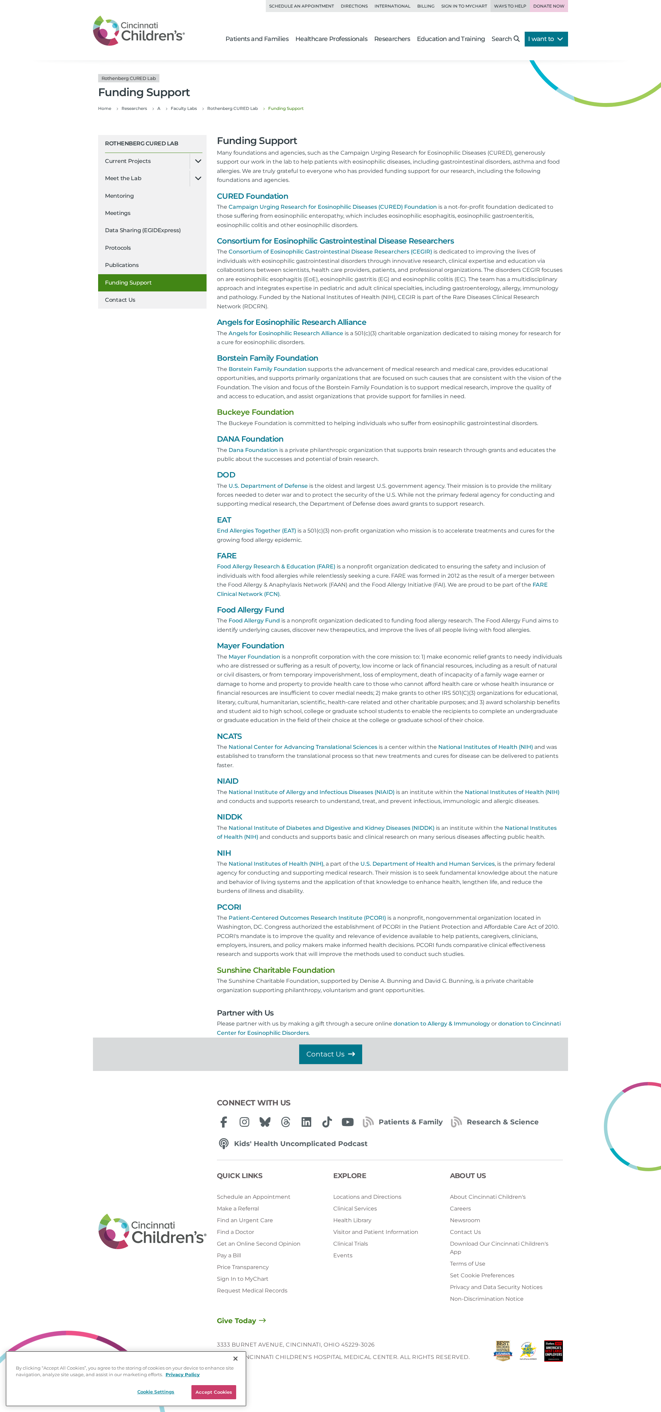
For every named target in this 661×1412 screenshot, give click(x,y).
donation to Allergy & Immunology (442, 1023)
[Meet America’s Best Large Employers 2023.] (553, 1352)
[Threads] (286, 1122)
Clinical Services (355, 1208)
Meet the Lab (123, 178)
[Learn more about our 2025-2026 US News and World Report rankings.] (503, 1352)
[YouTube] (348, 1122)
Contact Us (120, 300)
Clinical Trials (350, 1243)
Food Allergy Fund (250, 610)
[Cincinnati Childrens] (152, 1232)
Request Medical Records (252, 1290)
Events (343, 1255)
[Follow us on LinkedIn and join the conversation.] (306, 1122)
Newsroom (465, 1220)
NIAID (228, 781)
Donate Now (549, 6)
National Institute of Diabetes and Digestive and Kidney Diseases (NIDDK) (331, 828)
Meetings (117, 213)
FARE (227, 555)
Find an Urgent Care (245, 1220)
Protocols (117, 248)
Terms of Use (467, 1263)
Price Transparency (243, 1267)
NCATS (229, 736)
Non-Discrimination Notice (487, 1299)
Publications (121, 265)
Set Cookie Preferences (482, 1275)
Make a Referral (238, 1208)
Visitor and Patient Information (375, 1232)
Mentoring (119, 196)
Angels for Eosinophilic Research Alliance (291, 322)
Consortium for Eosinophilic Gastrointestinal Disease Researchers (335, 241)
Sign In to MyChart (243, 1279)
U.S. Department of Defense (268, 486)
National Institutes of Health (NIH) (486, 747)
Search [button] (502, 39)
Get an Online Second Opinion (259, 1243)
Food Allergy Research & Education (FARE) (276, 566)
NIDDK (229, 817)
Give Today (236, 1321)
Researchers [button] (392, 39)
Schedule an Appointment (301, 6)
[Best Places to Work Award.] (528, 1352)
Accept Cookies (214, 1392)
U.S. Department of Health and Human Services (427, 863)
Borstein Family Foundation (267, 358)
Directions (354, 6)
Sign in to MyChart (464, 6)
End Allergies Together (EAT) (256, 530)
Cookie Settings (156, 1391)
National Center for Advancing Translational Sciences (303, 747)
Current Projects (127, 161)
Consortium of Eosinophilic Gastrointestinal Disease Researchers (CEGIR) (331, 251)
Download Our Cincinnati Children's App (499, 1247)
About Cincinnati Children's (488, 1197)
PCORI (229, 907)
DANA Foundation (250, 439)
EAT (224, 520)
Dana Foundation (253, 450)
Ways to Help (510, 6)
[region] (126, 1378)
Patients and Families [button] (256, 39)
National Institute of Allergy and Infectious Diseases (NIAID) (312, 792)
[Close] (235, 1358)
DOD (226, 475)
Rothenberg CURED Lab (141, 143)
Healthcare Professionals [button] (331, 39)
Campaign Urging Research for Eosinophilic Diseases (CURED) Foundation (333, 207)
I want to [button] (541, 39)
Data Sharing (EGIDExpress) (142, 230)
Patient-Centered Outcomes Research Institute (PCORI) (307, 918)
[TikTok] (327, 1122)
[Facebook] (224, 1122)
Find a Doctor (235, 1232)
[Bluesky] (265, 1122)
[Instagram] (244, 1122)
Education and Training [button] (451, 39)
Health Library (352, 1220)
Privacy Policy (183, 1375)
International (392, 6)
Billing (425, 6)
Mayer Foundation (250, 645)
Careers (460, 1208)
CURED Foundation (252, 196)
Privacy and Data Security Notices (496, 1287)
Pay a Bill (229, 1255)
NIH (224, 853)
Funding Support (128, 282)
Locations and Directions (367, 1197)
